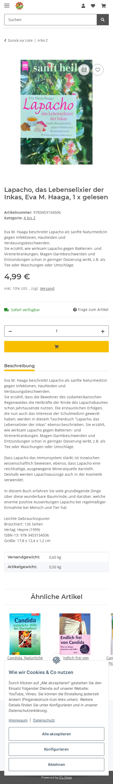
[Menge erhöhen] (103, 331)
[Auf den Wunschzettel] (98, 70)
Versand (47, 288)
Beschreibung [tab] (19, 365)
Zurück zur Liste (20, 40)
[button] (83, 6)
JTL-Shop (65, 777)
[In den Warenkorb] (8, 57)
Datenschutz (44, 720)
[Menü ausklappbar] (6, 3)
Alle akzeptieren (56, 734)
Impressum (18, 720)
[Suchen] (103, 19)
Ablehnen (56, 764)
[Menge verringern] (10, 331)
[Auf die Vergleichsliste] (84, 70)
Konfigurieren (56, 749)
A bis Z (29, 217)
